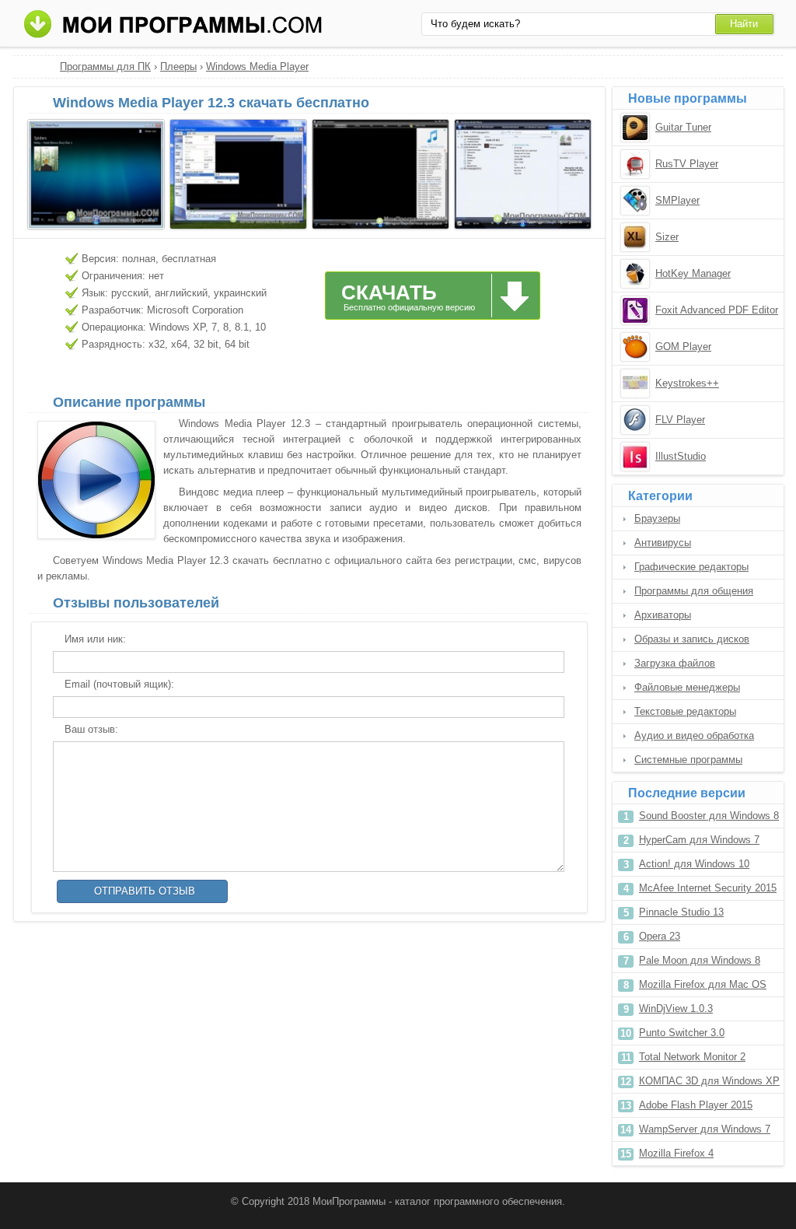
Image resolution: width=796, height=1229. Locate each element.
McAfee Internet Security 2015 (708, 888)
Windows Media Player (257, 66)
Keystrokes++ (687, 383)
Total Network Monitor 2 (692, 1057)
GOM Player (683, 346)
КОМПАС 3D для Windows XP (709, 1081)
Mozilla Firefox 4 (676, 1153)
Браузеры (657, 518)
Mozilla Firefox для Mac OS (702, 984)
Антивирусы (662, 542)
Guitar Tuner (683, 127)
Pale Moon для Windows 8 (699, 960)
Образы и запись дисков (691, 639)
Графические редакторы (691, 566)
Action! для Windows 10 (694, 864)
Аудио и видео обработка (694, 735)
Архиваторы (662, 615)
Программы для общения (693, 591)
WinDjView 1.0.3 (676, 1008)
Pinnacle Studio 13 (681, 912)
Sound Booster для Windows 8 (709, 815)
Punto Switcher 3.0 (681, 1032)
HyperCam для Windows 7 (699, 840)
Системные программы (688, 759)
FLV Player (680, 419)
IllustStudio (680, 456)
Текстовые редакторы (685, 711)
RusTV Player (686, 164)
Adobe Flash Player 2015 (695, 1105)
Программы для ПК (105, 66)
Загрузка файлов (674, 663)
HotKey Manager (693, 273)
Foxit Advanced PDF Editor (716, 310)
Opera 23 (659, 936)
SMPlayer (677, 200)
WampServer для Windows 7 (704, 1129)
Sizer (667, 237)
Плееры (178, 66)
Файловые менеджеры (687, 687)
